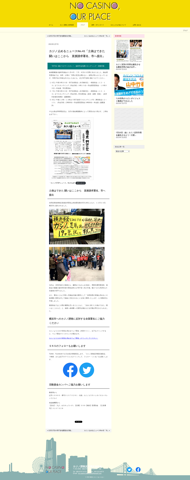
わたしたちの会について (118, 25)
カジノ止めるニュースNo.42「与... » (97, 36)
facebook (138, 469)
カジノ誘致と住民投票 (67, 25)
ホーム (51, 25)
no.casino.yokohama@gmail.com (89, 473)
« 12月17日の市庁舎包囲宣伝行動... (59, 36)
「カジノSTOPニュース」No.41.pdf (62, 183)
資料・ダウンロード (97, 25)
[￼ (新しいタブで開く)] (70, 377)
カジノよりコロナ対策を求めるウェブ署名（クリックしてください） (73, 338)
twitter (129, 469)
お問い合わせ (137, 25)
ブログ (83, 25)
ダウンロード (81, 183)
